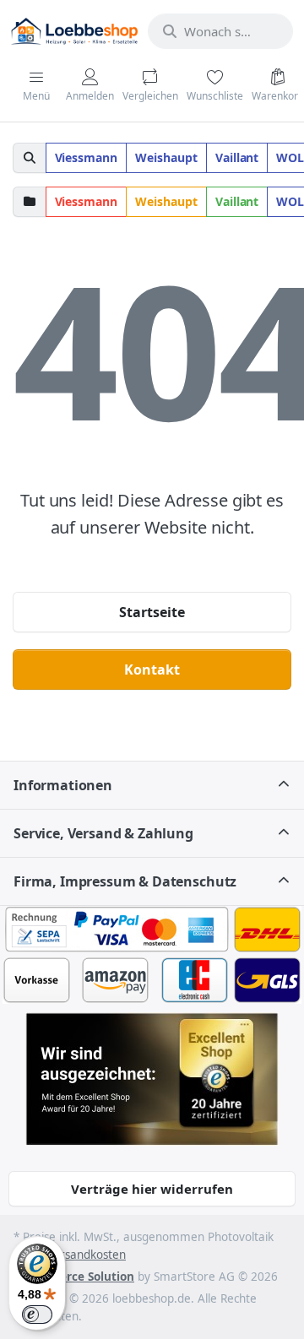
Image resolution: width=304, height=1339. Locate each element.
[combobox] (220, 31)
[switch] (37, 1314)
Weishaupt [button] (166, 157)
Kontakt (152, 669)
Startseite (152, 612)
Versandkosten (86, 1254)
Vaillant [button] (237, 157)
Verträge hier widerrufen (152, 1188)
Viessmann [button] (86, 157)
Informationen (63, 785)
